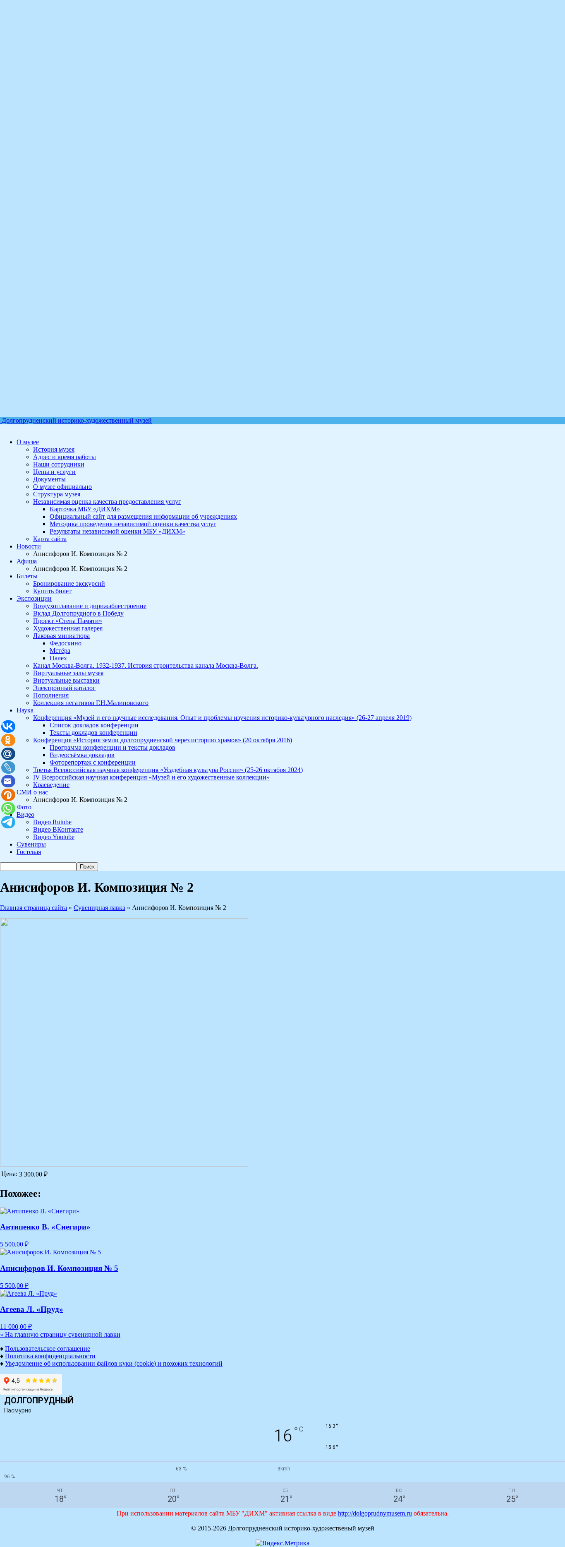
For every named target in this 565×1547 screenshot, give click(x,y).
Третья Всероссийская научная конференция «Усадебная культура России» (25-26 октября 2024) (168, 769)
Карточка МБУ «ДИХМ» (85, 508)
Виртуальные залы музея (68, 672)
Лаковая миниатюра (61, 635)
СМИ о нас (32, 792)
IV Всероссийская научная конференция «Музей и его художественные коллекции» (151, 777)
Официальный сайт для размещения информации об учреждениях (143, 516)
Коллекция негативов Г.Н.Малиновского (90, 702)
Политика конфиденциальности (50, 1355)
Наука (25, 710)
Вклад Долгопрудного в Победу (78, 613)
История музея (53, 449)
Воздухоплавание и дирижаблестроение (89, 605)
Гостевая (29, 851)
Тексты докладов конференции (93, 732)
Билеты (27, 576)
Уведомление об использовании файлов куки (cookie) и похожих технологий (114, 1363)
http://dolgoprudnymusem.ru (375, 1513)
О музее (28, 441)
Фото (24, 807)
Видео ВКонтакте (58, 829)
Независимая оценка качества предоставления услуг (107, 501)
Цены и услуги (54, 471)
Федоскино (65, 643)
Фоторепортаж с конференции (93, 762)
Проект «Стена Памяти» (67, 620)
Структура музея (56, 494)
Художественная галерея (68, 628)
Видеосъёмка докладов (82, 754)
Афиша (27, 561)
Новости (29, 546)
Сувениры (31, 844)
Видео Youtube (53, 836)
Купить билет (52, 590)
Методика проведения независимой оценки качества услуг (133, 523)
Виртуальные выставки (66, 680)
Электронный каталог (64, 687)
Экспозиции (34, 598)
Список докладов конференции (94, 725)
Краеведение (51, 784)
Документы (49, 479)
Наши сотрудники (58, 464)
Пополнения (51, 695)
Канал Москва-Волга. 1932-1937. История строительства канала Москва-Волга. (145, 665)
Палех (58, 658)
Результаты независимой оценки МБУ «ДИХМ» (117, 531)
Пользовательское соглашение (47, 1348)
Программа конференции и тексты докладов (112, 747)
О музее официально (62, 486)
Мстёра (60, 650)
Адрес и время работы (64, 456)
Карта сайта (50, 538)
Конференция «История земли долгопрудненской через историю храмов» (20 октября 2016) (162, 739)
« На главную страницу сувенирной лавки (60, 1334)
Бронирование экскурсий (69, 583)
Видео (25, 814)
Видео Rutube (52, 821)
